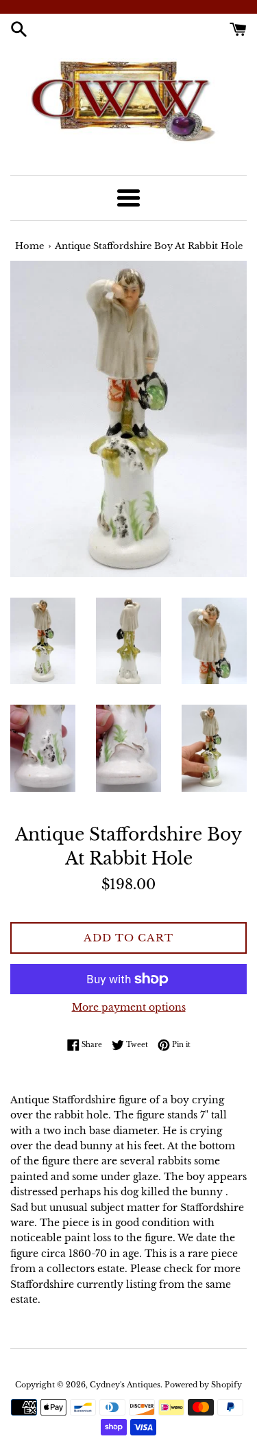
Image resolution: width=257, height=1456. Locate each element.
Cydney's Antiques (125, 1384)
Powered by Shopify (203, 1384)
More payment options (129, 1007)
